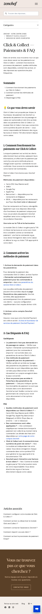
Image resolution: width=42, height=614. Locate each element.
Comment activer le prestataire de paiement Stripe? (21, 537)
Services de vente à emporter (18, 38)
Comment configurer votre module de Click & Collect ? (20, 515)
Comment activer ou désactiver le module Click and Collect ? (19, 522)
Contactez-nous (21, 587)
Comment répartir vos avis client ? (16, 532)
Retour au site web (11, 604)
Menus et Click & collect (16, 36)
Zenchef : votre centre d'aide (14, 34)
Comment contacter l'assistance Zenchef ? (20, 528)
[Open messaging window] (36, 608)
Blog (23, 604)
